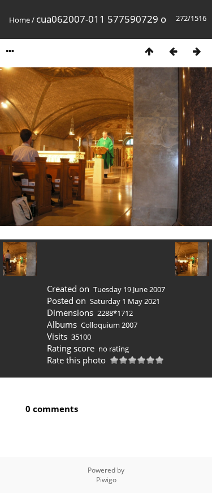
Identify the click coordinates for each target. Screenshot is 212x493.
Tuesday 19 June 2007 (129, 289)
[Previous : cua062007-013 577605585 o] (173, 51)
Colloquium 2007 (109, 325)
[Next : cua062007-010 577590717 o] (197, 51)
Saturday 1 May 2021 (125, 301)
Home (19, 20)
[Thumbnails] (149, 51)
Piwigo (106, 480)
